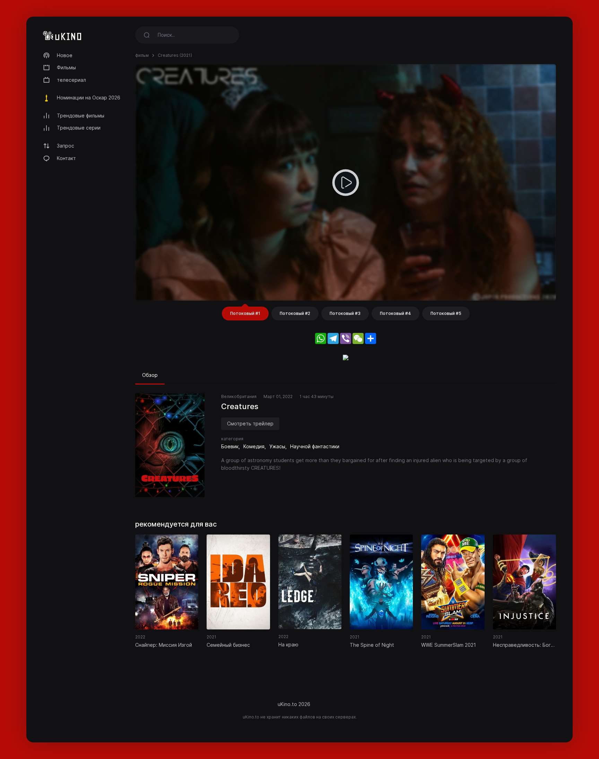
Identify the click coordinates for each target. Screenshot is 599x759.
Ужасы (277, 446)
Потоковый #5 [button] (446, 313)
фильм (142, 55)
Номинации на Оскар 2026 (88, 97)
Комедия (253, 446)
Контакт (66, 158)
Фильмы (66, 67)
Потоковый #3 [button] (345, 313)
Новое (64, 55)
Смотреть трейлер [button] (250, 423)
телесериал (71, 80)
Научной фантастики (314, 446)
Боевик (229, 446)
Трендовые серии (79, 128)
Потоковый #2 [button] (295, 313)
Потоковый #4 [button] (395, 313)
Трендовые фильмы (80, 115)
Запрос (65, 146)
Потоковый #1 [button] (245, 313)
